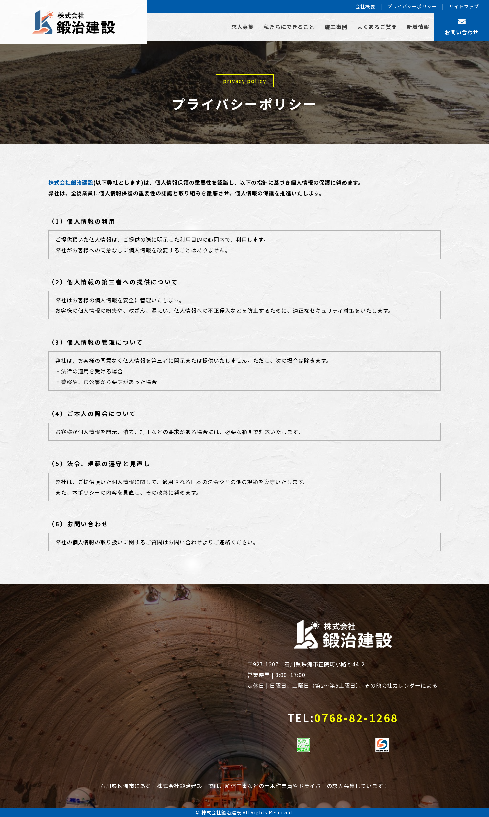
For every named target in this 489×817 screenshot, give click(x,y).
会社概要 (365, 6)
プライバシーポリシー (412, 6)
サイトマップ (464, 6)
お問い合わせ (462, 32)
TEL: (342, 717)
